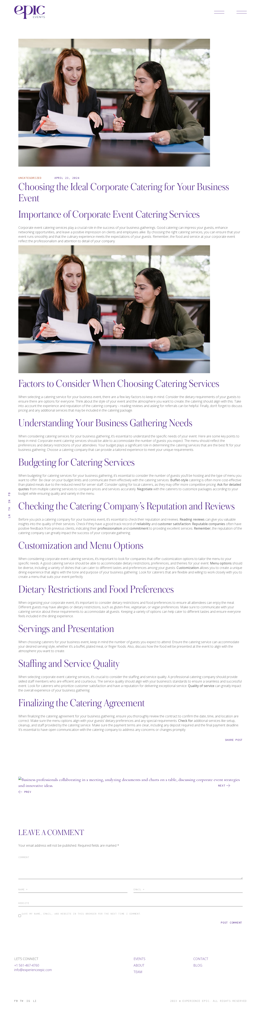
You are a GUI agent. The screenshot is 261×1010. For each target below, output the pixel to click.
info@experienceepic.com (33, 970)
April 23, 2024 (67, 177)
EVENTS (139, 959)
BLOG (197, 965)
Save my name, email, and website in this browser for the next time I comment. (82, 913)
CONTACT (200, 959)
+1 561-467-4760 (26, 965)
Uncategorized (30, 177)
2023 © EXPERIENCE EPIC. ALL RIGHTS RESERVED (208, 1000)
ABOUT (139, 965)
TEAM (138, 972)
